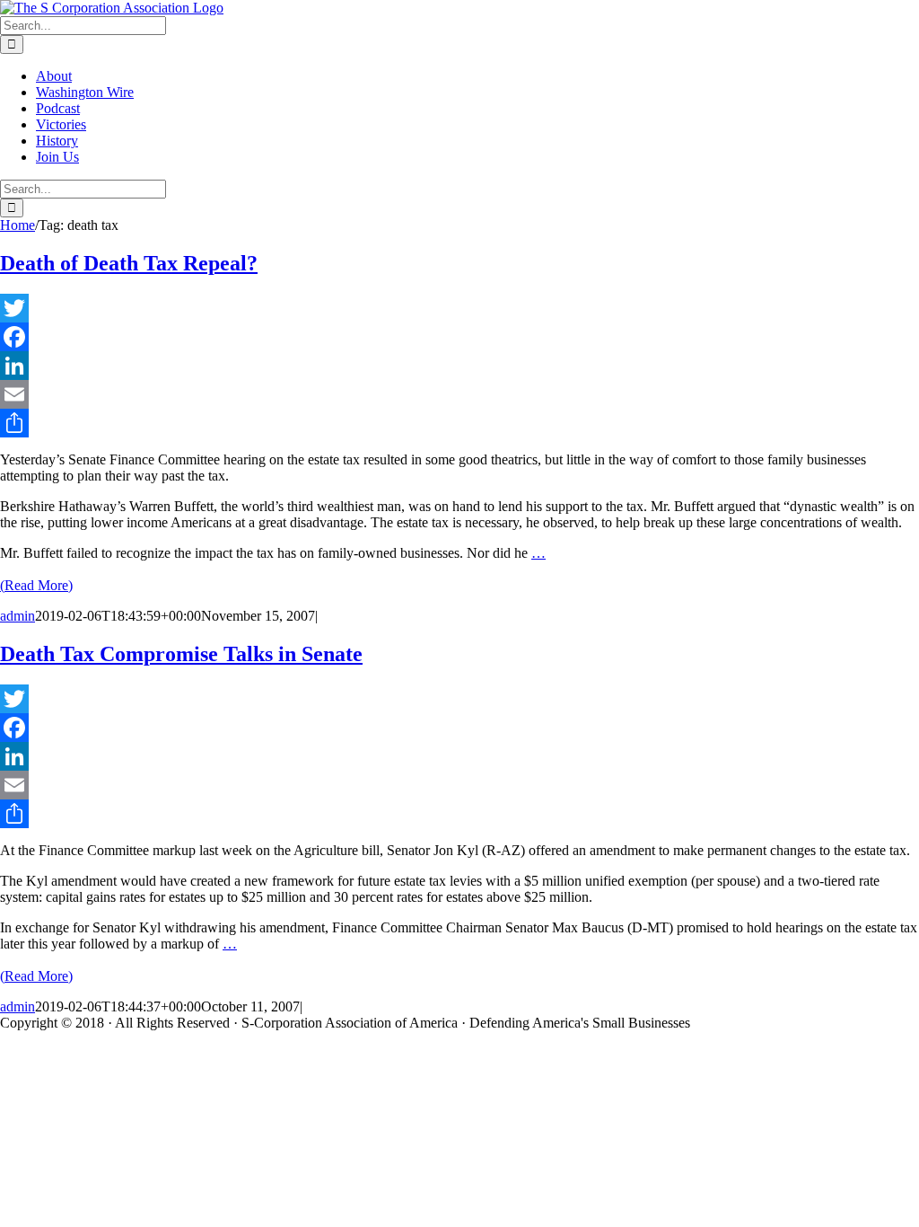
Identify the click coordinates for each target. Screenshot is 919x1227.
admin (17, 615)
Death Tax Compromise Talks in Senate (181, 654)
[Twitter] (459, 308)
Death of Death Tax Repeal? (129, 263)
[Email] (459, 394)
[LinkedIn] (459, 365)
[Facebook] (459, 336)
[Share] (459, 423)
